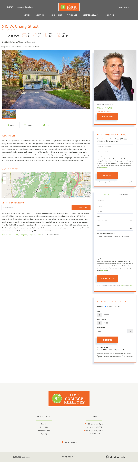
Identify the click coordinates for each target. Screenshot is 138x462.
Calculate (107, 340)
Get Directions (81, 208)
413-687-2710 (10, 7)
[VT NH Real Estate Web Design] (115, 456)
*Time (98, 225)
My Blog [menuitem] (44, 433)
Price (98, 311)
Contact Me (107, 117)
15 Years (117, 306)
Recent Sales (107, 111)
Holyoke (32, 235)
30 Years (109, 306)
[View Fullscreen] (4, 182)
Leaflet (72, 196)
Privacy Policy (103, 167)
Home (4, 235)
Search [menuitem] (27, 15)
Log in (121, 7)
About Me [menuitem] (44, 427)
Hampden (23, 235)
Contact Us (105, 194)
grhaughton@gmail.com (25, 7)
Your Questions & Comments (106, 233)
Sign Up (127, 7)
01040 (39, 235)
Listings (10, 235)
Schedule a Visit (124, 194)
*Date (98, 217)
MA (17, 235)
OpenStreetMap (80, 196)
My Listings (100, 111)
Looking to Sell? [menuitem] (55, 15)
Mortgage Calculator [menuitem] (90, 15)
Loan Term (100, 306)
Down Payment (101, 319)
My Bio (121, 114)
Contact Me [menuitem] (109, 15)
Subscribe (107, 176)
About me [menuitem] (40, 15)
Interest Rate (101, 327)
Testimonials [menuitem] (72, 15)
